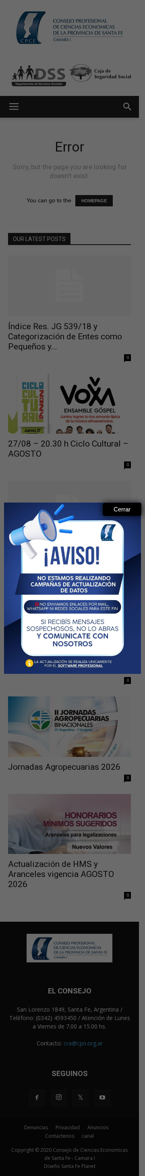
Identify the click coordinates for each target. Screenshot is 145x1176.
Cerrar (122, 509)
